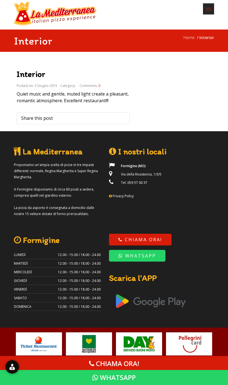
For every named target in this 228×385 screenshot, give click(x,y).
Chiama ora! (142, 240)
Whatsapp (139, 256)
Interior (31, 74)
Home (190, 37)
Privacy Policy (123, 196)
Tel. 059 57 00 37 (133, 182)
